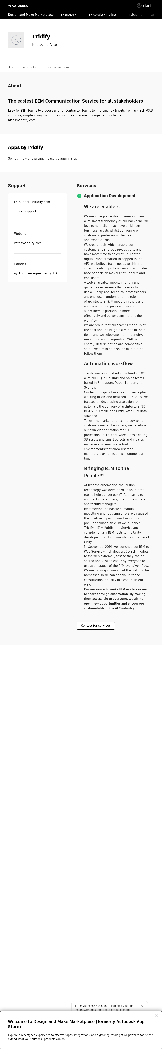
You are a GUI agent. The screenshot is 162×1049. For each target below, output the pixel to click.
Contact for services (96, 625)
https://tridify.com (45, 45)
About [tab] (13, 67)
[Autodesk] (18, 5)
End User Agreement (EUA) (38, 273)
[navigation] (81, 15)
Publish (133, 15)
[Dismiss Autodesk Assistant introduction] (142, 1006)
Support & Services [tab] (54, 67)
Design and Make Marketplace (31, 14)
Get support (27, 211)
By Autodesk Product (102, 15)
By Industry (68, 15)
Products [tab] (29, 67)
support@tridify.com (34, 202)
